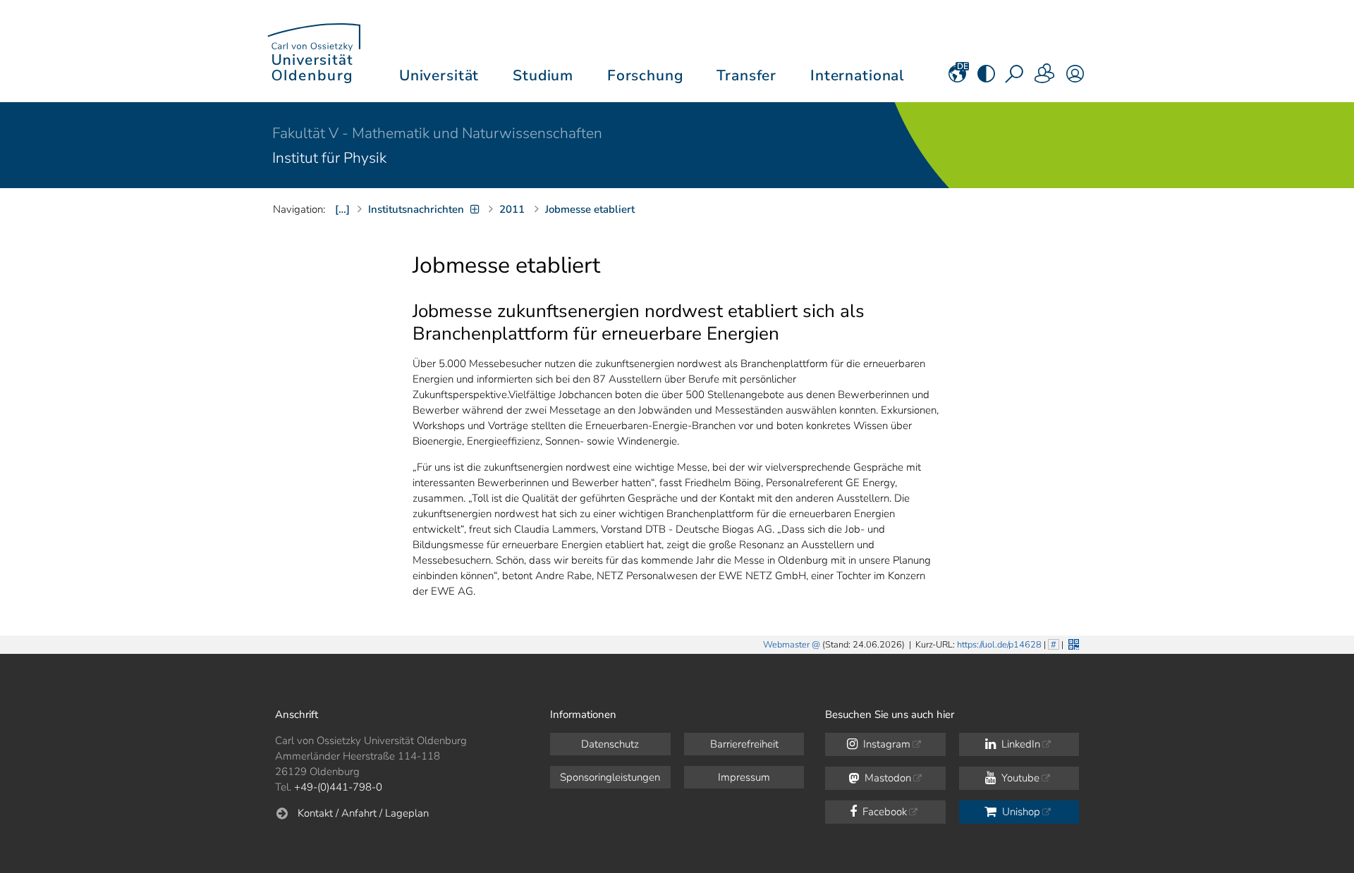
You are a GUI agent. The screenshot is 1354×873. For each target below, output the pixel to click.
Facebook (883, 812)
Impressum (744, 777)
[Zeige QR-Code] (1072, 643)
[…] (342, 209)
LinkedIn (1019, 744)
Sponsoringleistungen (610, 777)
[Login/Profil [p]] (1075, 78)
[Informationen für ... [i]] (1045, 78)
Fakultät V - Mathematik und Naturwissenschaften (437, 133)
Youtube (1019, 778)
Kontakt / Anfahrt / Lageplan (363, 813)
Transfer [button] (746, 75)
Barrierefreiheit (744, 744)
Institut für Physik (329, 158)
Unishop (1019, 812)
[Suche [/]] (1015, 78)
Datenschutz (610, 744)
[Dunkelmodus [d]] (986, 78)
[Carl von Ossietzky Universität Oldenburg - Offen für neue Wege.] (313, 51)
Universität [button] (439, 75)
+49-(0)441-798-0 (338, 787)
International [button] (857, 75)
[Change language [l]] (957, 78)
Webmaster (786, 644)
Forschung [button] (645, 75)
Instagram (885, 744)
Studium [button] (543, 75)
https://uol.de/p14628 (999, 644)
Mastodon (886, 778)
